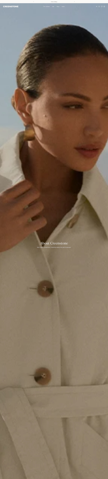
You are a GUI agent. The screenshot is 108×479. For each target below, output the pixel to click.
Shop (58, 6)
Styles (63, 6)
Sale (53, 6)
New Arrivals (46, 6)
